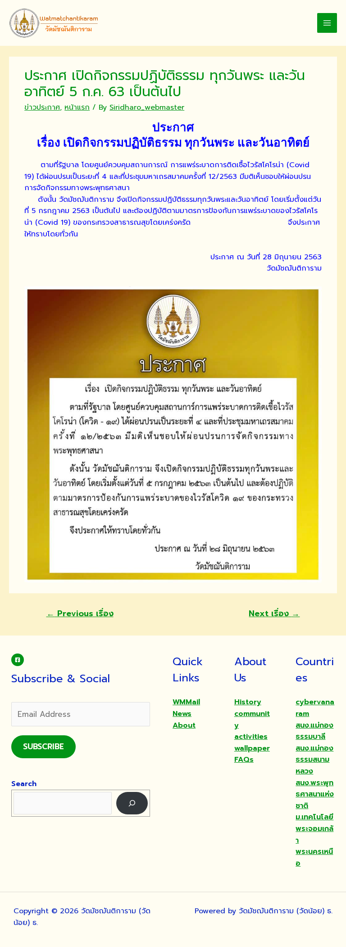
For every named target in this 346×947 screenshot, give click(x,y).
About (184, 725)
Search (23, 783)
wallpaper (252, 748)
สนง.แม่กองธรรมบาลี (314, 731)
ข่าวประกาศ (42, 107)
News (182, 713)
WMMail (186, 702)
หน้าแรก (77, 107)
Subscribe (43, 746)
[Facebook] (17, 660)
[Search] (132, 803)
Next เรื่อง (274, 613)
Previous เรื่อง (80, 613)
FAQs (244, 759)
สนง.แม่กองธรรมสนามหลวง (314, 760)
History (247, 702)
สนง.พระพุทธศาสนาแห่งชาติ (315, 794)
